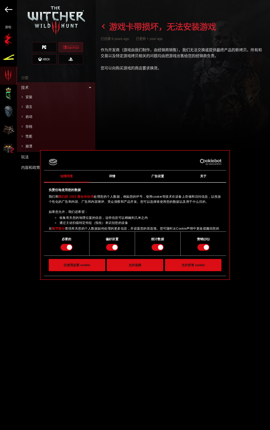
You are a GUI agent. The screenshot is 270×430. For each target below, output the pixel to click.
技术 (25, 87)
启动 (29, 116)
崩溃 (29, 146)
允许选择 (135, 265)
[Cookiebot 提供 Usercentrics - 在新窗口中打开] (203, 162)
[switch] (112, 247)
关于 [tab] (203, 176)
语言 (29, 106)
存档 (29, 126)
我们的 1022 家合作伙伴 (76, 196)
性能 (29, 136)
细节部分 (58, 228)
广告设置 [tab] (157, 176)
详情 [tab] (112, 176)
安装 (29, 96)
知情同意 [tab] (66, 176)
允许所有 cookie (193, 265)
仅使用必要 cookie (77, 265)
